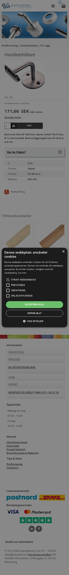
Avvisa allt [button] (34, 313)
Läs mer (22, 272)
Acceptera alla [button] (34, 304)
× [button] (63, 251)
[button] (8, 279)
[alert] (34, 287)
